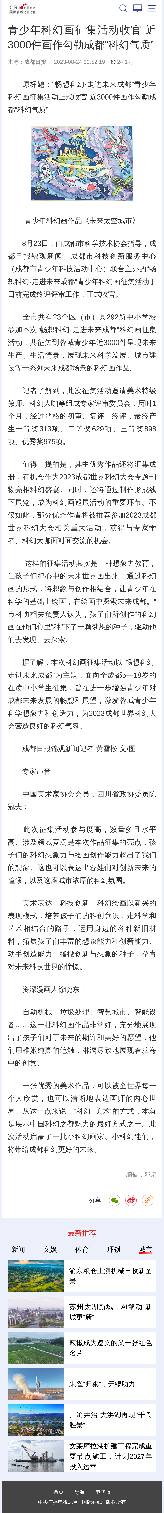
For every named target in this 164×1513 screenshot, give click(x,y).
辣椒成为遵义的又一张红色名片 (110, 1348)
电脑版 (102, 1492)
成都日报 (35, 62)
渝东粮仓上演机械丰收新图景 (110, 1276)
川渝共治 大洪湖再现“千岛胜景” (110, 1420)
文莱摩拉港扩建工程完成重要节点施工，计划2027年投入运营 (110, 1456)
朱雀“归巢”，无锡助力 (102, 1384)
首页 (59, 1492)
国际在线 (22, 8)
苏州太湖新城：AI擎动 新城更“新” (110, 1312)
